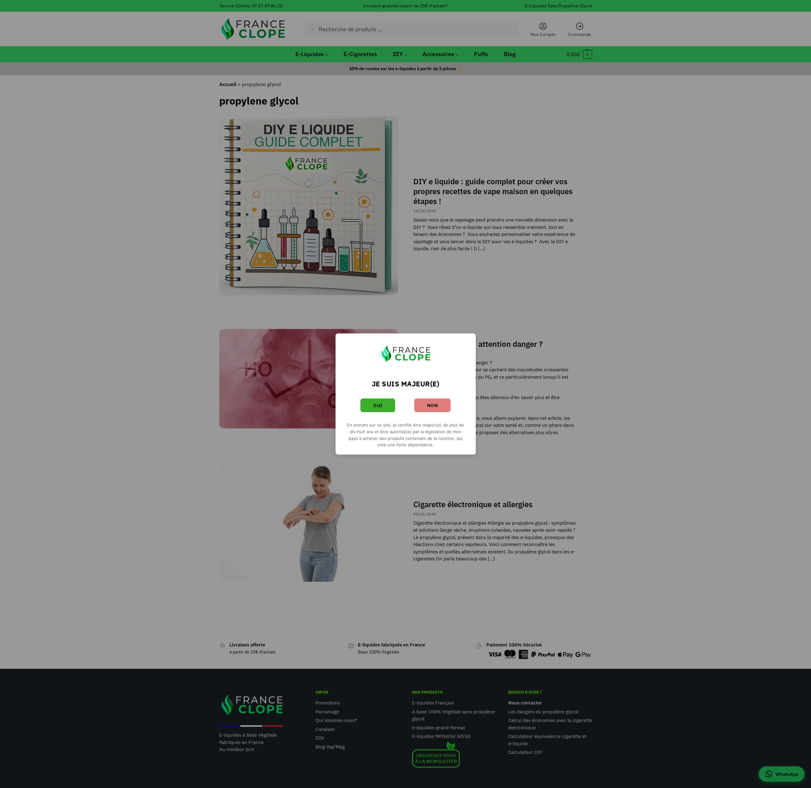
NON (432, 405)
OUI (377, 405)
